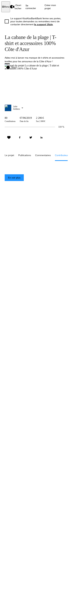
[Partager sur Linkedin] (41, 137)
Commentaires (43, 155)
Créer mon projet (50, 7)
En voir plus (14, 177)
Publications (24, 155)
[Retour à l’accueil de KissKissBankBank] (12, 7)
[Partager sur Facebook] (20, 137)
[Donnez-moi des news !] (9, 137)
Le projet (9, 155)
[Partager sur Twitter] (30, 137)
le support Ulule (43, 24)
